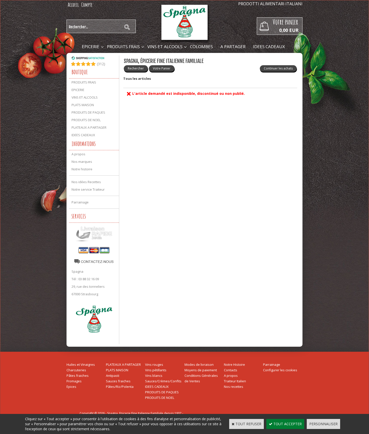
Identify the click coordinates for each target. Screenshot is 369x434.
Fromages (74, 381)
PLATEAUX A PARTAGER (89, 127)
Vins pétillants (155, 370)
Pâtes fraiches (78, 375)
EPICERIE (90, 46)
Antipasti (112, 375)
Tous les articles (137, 78)
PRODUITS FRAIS (123, 46)
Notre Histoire (234, 364)
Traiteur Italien (235, 381)
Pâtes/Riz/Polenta (120, 386)
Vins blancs (153, 375)
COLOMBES (201, 46)
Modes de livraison (199, 364)
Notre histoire (82, 169)
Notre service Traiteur (88, 189)
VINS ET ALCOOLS (164, 46)
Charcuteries (76, 370)
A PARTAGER (232, 46)
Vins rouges (154, 364)
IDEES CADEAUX (269, 46)
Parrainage (80, 202)
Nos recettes (233, 386)
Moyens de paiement (200, 370)
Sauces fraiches (118, 381)
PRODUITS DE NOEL (86, 120)
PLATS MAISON (83, 105)
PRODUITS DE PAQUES (88, 112)
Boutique (80, 72)
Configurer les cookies (280, 370)
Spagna (77, 271)
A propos (78, 154)
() (101, 63)
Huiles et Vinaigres (81, 364)
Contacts (230, 370)
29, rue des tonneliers (88, 286)
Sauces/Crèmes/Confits (163, 381)
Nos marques (82, 161)
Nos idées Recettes (86, 182)
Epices (71, 386)
